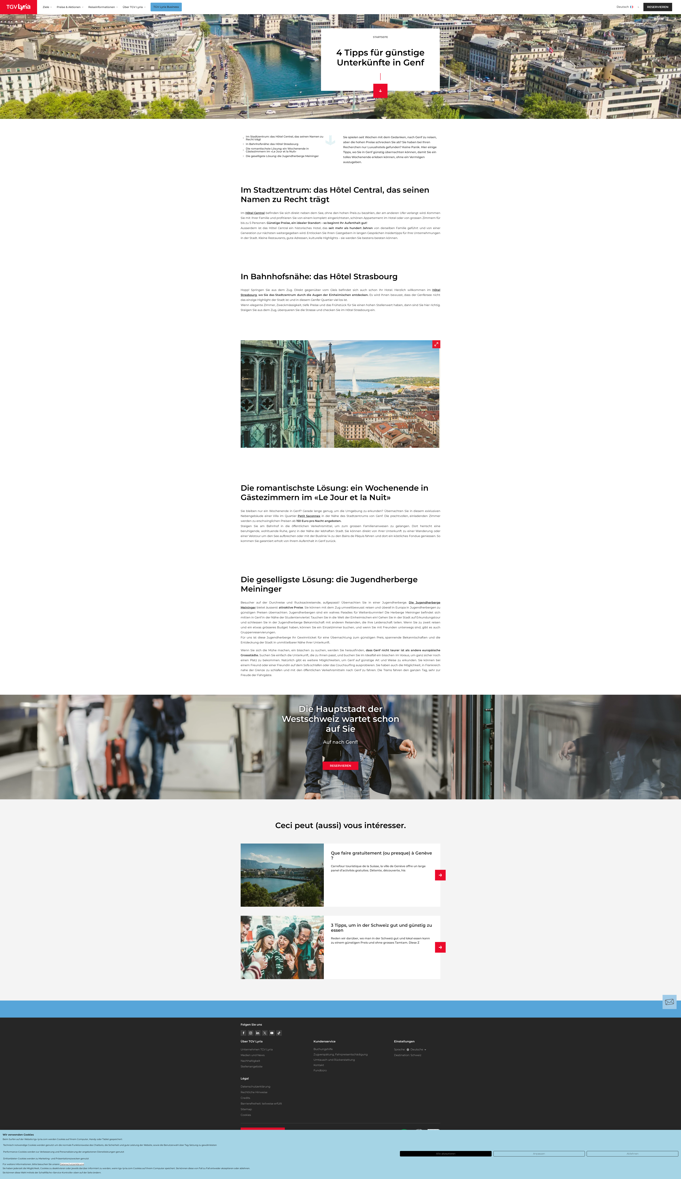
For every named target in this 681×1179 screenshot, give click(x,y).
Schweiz (416, 1055)
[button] (340, 394)
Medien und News (253, 1055)
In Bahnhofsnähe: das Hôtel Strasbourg (272, 144)
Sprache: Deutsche (408, 1049)
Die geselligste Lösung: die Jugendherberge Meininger (282, 156)
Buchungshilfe (323, 1049)
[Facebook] (243, 1033)
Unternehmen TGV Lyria (257, 1049)
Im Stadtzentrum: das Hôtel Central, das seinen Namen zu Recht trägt (284, 138)
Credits (245, 1098)
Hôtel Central (255, 213)
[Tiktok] (279, 1033)
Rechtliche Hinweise (254, 1092)
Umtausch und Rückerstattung (334, 1059)
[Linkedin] (258, 1033)
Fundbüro (320, 1070)
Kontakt (319, 1065)
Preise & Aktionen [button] (69, 7)
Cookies (246, 1114)
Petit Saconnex (309, 516)
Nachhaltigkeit (250, 1060)
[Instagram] (250, 1033)
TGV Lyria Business (166, 7)
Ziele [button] (46, 7)
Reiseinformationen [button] (101, 7)
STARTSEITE (380, 37)
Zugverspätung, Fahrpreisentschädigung (341, 1054)
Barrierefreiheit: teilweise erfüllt (261, 1103)
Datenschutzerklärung (255, 1086)
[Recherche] (638, 7)
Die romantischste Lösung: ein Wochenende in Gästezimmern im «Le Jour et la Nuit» (277, 150)
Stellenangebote (251, 1066)
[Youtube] (272, 1033)
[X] (265, 1033)
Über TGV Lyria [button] (133, 7)
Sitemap (246, 1109)
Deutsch (623, 7)
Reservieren (657, 7)
